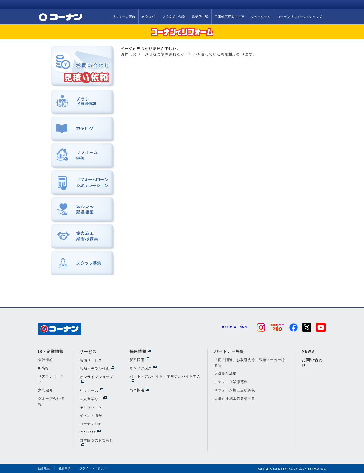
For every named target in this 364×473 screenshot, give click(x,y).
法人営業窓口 (91, 399)
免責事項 (65, 468)
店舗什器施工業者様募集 (234, 398)
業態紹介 (45, 390)
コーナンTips (91, 424)
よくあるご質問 (174, 16)
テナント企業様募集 (231, 382)
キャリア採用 (141, 368)
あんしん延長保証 (82, 209)
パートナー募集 (229, 351)
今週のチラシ (82, 102)
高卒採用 (137, 390)
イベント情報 (91, 416)
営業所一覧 (200, 16)
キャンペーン (91, 407)
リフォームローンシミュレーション (82, 182)
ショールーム (261, 16)
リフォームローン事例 (82, 155)
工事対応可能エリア (230, 16)
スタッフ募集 (82, 263)
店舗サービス (91, 360)
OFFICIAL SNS (234, 327)
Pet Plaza (88, 432)
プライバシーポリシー (94, 468)
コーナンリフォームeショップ (299, 16)
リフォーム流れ (124, 16)
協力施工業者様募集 (82, 236)
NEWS (308, 351)
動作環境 (44, 468)
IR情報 (43, 368)
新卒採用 (137, 360)
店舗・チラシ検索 (95, 369)
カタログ (148, 16)
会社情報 (45, 360)
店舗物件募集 (225, 374)
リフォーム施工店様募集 (234, 390)
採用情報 (138, 351)
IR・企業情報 (51, 351)
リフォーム (89, 391)
